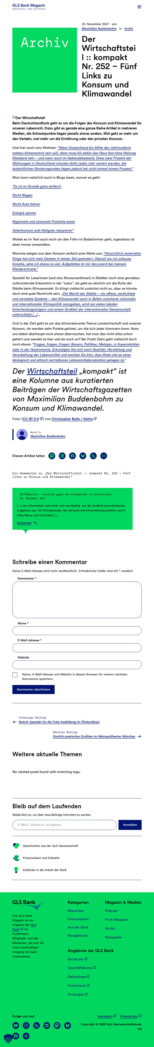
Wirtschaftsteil (52, 371)
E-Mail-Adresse (30, 640)
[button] (8, 1038)
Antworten (24, 523)
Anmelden (130, 824)
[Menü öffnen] (139, 7)
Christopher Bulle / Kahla (72, 419)
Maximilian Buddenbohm (99, 28)
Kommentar (27, 578)
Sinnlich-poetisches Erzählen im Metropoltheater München (94, 736)
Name (23, 623)
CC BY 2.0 (31, 419)
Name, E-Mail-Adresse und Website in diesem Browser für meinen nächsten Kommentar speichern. (74, 677)
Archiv (128, 28)
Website (23, 657)
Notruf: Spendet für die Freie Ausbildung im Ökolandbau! (59, 722)
